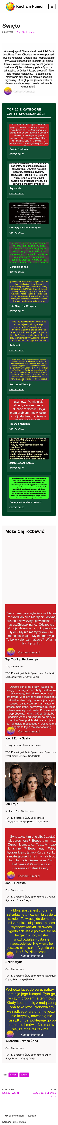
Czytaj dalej (16, 154)
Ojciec (13, 1075)
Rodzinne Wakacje (20, 384)
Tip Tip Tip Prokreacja (21, 659)
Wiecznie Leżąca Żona (21, 1041)
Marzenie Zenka (18, 266)
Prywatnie (15, 188)
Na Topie (9, 811)
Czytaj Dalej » (32, 677)
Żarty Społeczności (26, 32)
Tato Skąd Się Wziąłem (22, 306)
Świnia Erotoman (19, 149)
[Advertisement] (29, 569)
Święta (24, 1075)
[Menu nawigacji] (52, 6)
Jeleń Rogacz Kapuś (21, 463)
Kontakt (32, 1115)
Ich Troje (11, 804)
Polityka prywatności (13, 1115)
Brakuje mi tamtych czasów (25, 502)
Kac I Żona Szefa (17, 738)
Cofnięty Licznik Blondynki (25, 227)
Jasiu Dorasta (15, 883)
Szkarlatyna (14, 962)
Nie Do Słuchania (19, 423)
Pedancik (14, 345)
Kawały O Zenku (13, 745)
